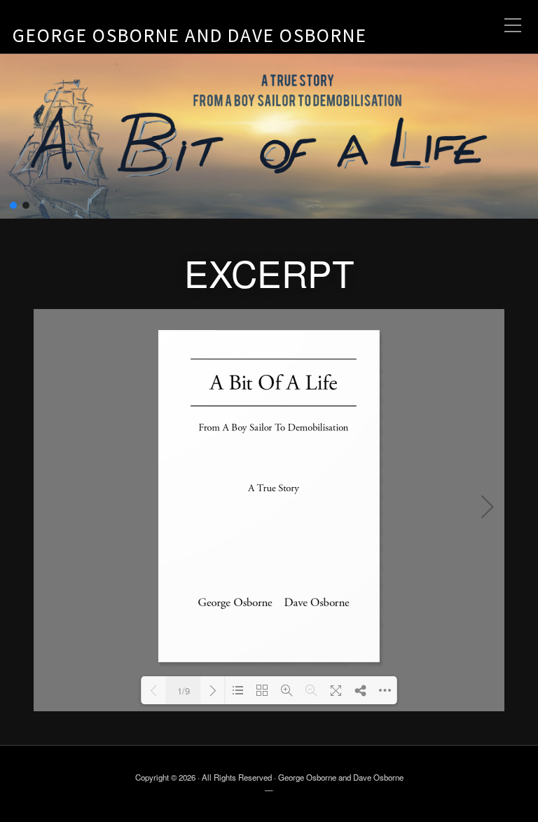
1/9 (183, 690)
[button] (13, 205)
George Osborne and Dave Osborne (190, 35)
